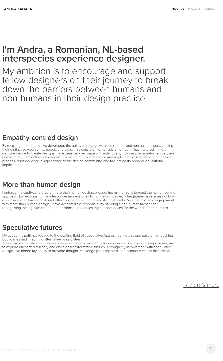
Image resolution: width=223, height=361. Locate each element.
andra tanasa (18, 8)
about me (178, 8)
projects (194, 8)
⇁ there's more (201, 284)
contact (210, 8)
